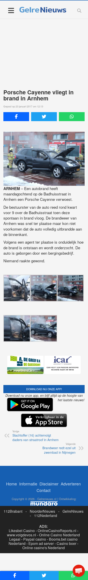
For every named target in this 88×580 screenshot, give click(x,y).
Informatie (28, 484)
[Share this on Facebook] (16, 116)
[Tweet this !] (44, 116)
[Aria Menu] (11, 10)
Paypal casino (34, 539)
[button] (79, 571)
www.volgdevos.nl (21, 534)
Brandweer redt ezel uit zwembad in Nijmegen (59, 448)
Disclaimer (48, 484)
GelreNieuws (73, 511)
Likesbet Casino (22, 530)
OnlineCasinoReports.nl (57, 530)
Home (11, 484)
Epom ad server (41, 543)
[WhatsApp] (72, 116)
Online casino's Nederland (43, 547)
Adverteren (71, 484)
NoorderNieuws (42, 511)
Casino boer (66, 543)
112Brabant (13, 511)
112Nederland (45, 515)
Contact (44, 490)
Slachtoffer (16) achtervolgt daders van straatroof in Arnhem (35, 435)
